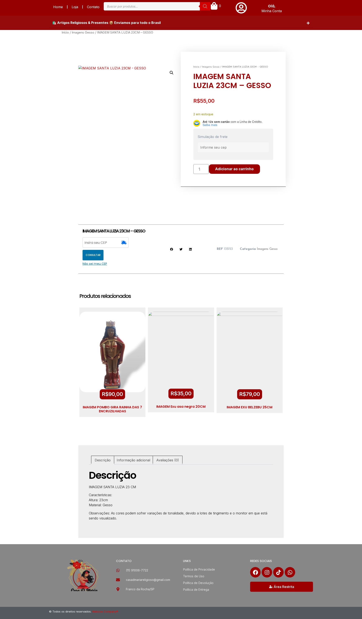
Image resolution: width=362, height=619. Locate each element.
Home (58, 7)
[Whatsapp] (290, 572)
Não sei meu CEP (95, 264)
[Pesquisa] (205, 6)
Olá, (271, 6)
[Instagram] (267, 572)
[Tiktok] (278, 572)
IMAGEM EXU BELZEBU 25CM (249, 407)
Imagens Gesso (83, 32)
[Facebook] (255, 572)
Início (65, 32)
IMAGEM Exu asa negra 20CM (181, 406)
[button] (181, 23)
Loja (75, 7)
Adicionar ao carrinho (234, 169)
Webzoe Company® (105, 611)
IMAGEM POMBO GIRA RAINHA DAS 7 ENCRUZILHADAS (112, 409)
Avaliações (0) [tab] (167, 460)
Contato (93, 7)
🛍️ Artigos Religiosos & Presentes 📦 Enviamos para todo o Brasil (106, 23)
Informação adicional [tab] (133, 460)
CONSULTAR (93, 255)
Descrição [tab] (103, 460)
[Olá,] (241, 8)
